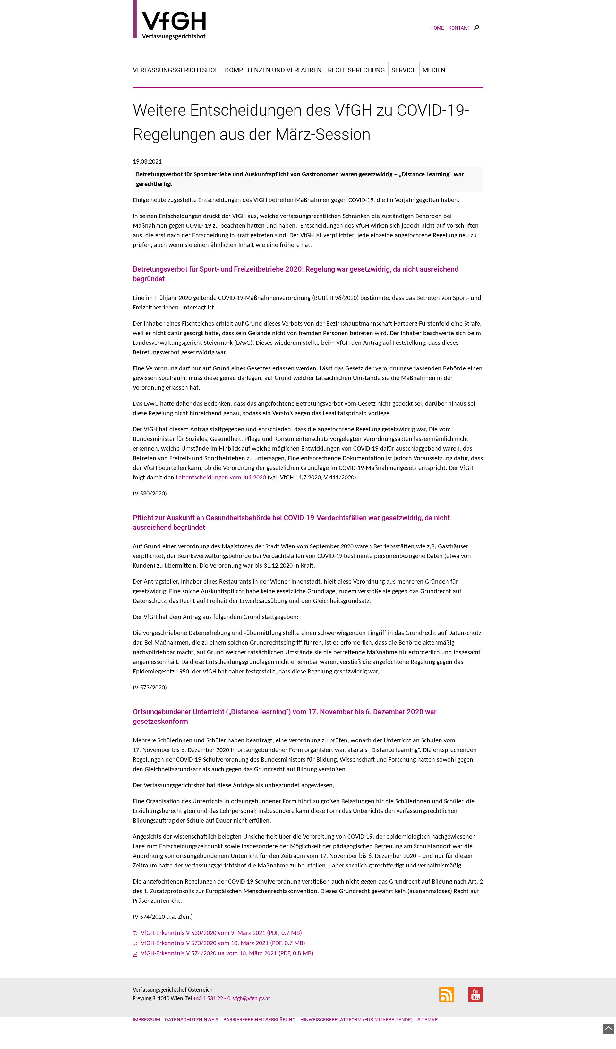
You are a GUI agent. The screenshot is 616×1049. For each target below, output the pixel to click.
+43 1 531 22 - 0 (211, 999)
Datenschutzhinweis (191, 1020)
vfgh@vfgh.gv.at (251, 999)
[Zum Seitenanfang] (608, 1029)
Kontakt (459, 28)
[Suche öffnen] (476, 33)
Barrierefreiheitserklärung (259, 1020)
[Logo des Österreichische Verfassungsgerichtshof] (308, 21)
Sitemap (427, 1020)
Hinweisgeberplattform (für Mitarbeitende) (356, 1020)
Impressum (146, 1020)
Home (437, 28)
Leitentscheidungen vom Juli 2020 (221, 478)
